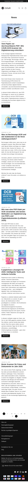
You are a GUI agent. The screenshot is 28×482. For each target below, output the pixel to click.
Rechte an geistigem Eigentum (9, 430)
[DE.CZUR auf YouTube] (26, 472)
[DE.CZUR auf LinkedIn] (23, 472)
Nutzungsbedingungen (7, 425)
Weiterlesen (6, 106)
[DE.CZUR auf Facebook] (15, 472)
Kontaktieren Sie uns (7, 447)
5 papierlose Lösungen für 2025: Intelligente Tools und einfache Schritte (13, 272)
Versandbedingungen (7, 436)
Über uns (3, 422)
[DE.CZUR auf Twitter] (18, 472)
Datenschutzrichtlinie (7, 427)
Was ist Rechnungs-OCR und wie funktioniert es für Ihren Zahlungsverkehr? (13, 137)
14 (24, 413)
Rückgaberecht (5, 438)
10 (11, 413)
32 (12, 416)
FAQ (2, 449)
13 (21, 413)
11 (14, 413)
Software (3, 441)
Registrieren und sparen (11, 455)
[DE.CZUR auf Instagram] (20, 472)
